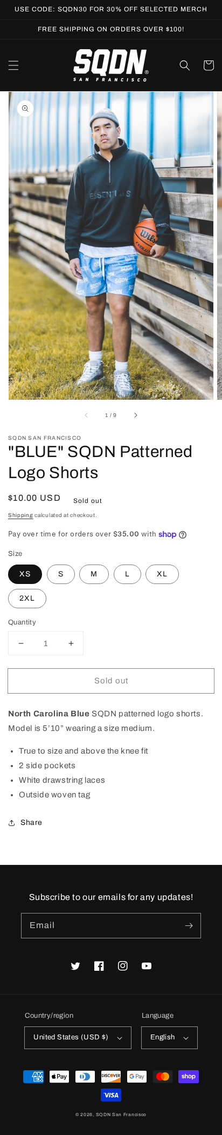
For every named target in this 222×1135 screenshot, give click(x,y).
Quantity (22, 622)
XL (162, 574)
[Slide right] (135, 415)
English (162, 1037)
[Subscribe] (188, 925)
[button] (13, 65)
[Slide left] (87, 415)
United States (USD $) (70, 1037)
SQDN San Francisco (121, 1114)
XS (25, 574)
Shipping (20, 515)
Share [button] (31, 822)
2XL (27, 598)
